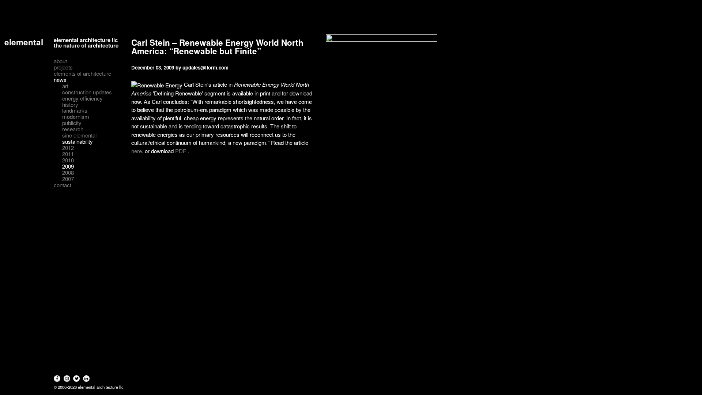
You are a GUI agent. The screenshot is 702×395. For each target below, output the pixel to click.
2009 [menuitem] (68, 166)
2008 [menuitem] (68, 173)
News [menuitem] (60, 80)
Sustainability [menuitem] (77, 142)
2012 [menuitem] (68, 148)
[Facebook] (57, 378)
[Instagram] (67, 378)
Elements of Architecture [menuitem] (82, 74)
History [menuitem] (70, 105)
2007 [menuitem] (68, 179)
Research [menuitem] (72, 129)
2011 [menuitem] (68, 154)
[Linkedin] (86, 378)
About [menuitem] (60, 61)
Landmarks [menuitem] (74, 111)
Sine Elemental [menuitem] (79, 135)
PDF (180, 151)
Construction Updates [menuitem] (87, 92)
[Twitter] (76, 378)
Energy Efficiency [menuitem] (82, 98)
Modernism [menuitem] (75, 117)
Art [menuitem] (65, 86)
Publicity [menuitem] (72, 123)
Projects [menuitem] (63, 67)
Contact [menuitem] (62, 185)
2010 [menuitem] (68, 160)
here (136, 151)
